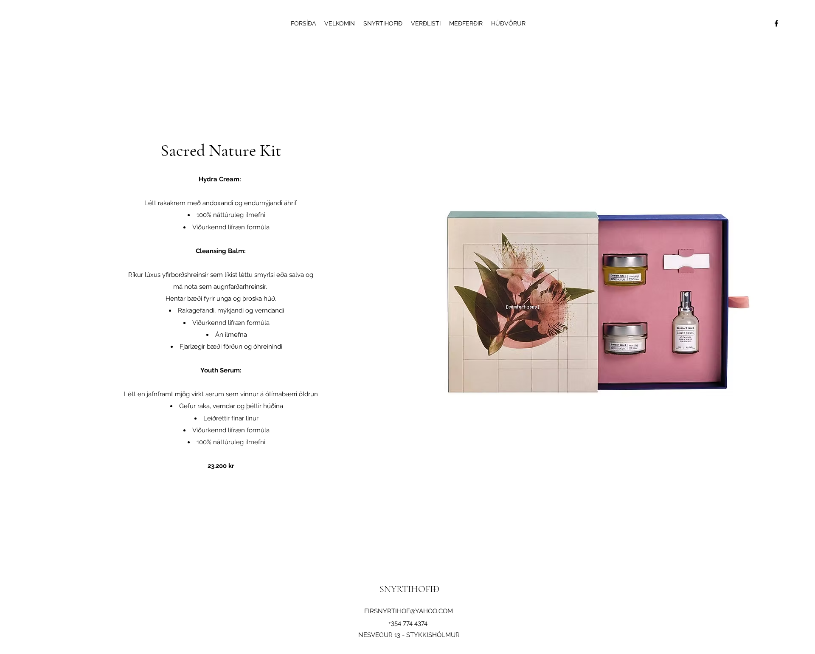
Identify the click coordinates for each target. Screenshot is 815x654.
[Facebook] (776, 23)
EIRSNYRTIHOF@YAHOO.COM (408, 611)
